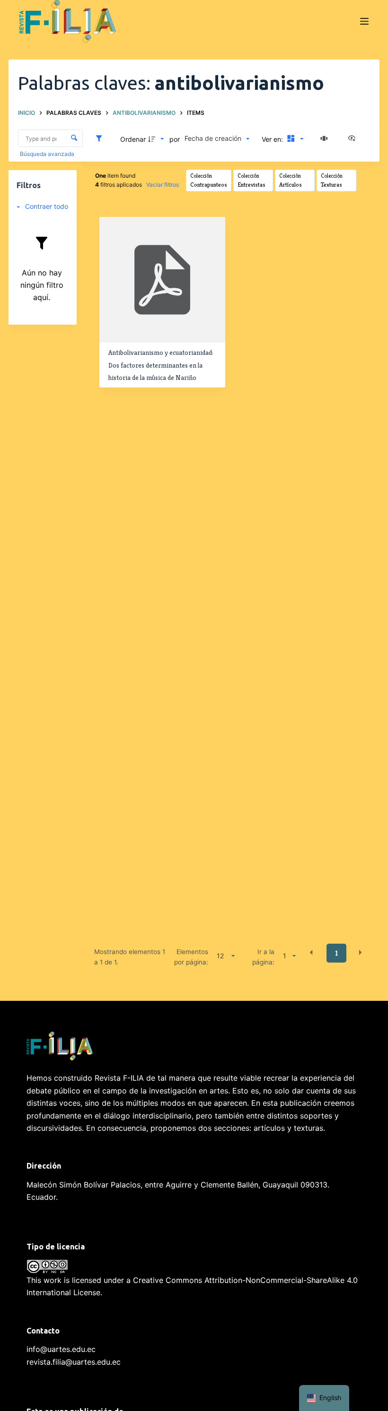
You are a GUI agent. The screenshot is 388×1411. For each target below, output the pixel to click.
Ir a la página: (263, 957)
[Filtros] (101, 138)
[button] (311, 952)
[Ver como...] (354, 138)
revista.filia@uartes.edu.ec (73, 1362)
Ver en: (273, 139)
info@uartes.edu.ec (61, 1349)
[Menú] (364, 21)
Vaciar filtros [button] (162, 184)
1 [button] (336, 953)
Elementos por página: (191, 957)
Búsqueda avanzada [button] (48, 153)
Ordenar (133, 139)
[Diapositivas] (325, 138)
